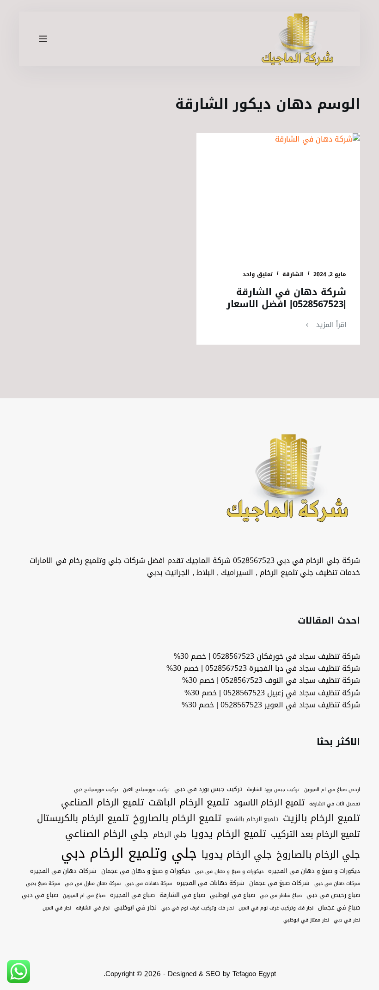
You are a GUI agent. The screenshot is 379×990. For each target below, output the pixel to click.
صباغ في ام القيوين (84, 895)
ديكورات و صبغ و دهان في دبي (229, 871)
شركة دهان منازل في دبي (93, 883)
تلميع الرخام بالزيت (321, 818)
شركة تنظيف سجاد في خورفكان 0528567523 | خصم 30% (267, 656)
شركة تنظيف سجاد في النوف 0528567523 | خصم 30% (271, 680)
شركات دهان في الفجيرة (63, 871)
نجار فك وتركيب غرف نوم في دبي (197, 908)
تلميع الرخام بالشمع (252, 819)
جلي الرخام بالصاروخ (318, 855)
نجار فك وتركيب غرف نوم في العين (275, 908)
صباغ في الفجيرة (132, 895)
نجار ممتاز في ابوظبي (306, 920)
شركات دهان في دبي (337, 883)
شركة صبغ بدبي (43, 883)
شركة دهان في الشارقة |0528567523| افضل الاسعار (286, 298)
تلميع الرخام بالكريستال (82, 818)
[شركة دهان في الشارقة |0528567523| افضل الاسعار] (278, 194)
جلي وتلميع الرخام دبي (129, 853)
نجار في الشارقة (93, 908)
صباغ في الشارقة (182, 895)
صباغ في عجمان (339, 908)
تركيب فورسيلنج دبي (96, 790)
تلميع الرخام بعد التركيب (315, 834)
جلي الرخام (170, 834)
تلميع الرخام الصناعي (102, 802)
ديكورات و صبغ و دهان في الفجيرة (314, 871)
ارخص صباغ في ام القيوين (332, 790)
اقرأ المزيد (326, 325)
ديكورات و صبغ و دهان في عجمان (145, 871)
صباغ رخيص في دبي (333, 895)
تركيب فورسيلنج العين (146, 790)
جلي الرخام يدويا (237, 855)
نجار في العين (57, 908)
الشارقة (293, 274)
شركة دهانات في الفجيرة (211, 883)
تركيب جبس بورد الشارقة (273, 790)
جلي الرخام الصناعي (106, 834)
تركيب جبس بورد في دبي (208, 789)
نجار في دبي (347, 920)
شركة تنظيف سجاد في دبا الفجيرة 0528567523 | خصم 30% (263, 668)
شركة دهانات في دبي (148, 883)
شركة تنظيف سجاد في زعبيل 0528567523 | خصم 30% (272, 693)
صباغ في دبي (40, 895)
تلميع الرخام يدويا (228, 834)
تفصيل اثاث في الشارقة (334, 804)
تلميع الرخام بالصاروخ (177, 818)
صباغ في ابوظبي (232, 895)
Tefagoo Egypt (254, 973)
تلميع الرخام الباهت (188, 803)
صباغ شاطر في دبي (281, 895)
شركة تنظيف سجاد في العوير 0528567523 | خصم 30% (271, 705)
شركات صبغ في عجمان (279, 883)
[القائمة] (43, 39)
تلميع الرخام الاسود (269, 803)
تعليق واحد (258, 274)
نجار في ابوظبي (135, 908)
